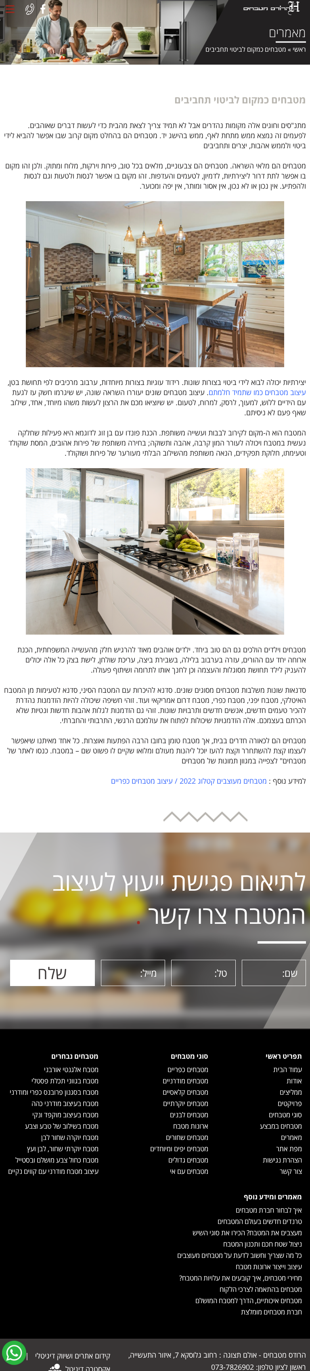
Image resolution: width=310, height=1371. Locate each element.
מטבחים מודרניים (185, 1080)
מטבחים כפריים (188, 1069)
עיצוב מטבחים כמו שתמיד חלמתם (257, 392)
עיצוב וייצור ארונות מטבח (269, 1266)
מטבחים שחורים (187, 1137)
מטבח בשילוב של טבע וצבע (61, 1126)
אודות (294, 1080)
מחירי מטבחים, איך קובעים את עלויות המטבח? (240, 1278)
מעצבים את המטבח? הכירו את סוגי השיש (247, 1232)
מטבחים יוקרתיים (185, 1103)
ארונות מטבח (190, 1126)
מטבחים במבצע (281, 1126)
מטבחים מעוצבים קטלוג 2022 (223, 781)
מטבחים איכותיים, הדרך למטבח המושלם (248, 1300)
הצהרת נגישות (282, 1160)
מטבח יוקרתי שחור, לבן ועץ (62, 1148)
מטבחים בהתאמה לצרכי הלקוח (261, 1289)
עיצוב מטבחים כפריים (142, 781)
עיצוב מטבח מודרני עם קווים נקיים (53, 1171)
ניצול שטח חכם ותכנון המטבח (262, 1244)
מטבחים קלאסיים (185, 1092)
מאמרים (291, 1137)
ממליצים (291, 1092)
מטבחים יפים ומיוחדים (179, 1148)
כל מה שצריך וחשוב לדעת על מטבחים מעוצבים (239, 1255)
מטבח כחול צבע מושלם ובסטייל (56, 1160)
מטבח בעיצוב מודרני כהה (64, 1103)
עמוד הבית (287, 1069)
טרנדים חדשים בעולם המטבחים (260, 1221)
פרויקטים (290, 1103)
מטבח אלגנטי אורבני (71, 1069)
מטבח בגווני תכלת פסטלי (64, 1080)
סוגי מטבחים (285, 1114)
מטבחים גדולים (188, 1160)
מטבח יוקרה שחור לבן (69, 1137)
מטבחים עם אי (189, 1171)
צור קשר (291, 1171)
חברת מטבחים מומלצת (271, 1311)
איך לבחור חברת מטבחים (269, 1210)
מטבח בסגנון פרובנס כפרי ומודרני (54, 1092)
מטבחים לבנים (189, 1114)
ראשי (299, 49)
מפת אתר (289, 1148)
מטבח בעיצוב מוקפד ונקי (65, 1114)
